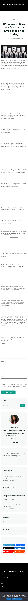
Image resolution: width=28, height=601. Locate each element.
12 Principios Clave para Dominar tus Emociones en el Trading (11, 486)
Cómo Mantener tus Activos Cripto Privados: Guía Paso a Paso (13, 505)
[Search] (22, 405)
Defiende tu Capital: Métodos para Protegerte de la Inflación (14, 496)
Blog (14, 19)
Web (2, 376)
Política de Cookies (17, 598)
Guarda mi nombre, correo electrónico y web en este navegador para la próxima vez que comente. (15, 386)
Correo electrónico (6, 369)
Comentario (4, 343)
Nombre (3, 361)
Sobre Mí (3, 583)
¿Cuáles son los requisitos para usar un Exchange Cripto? (12, 477)
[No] (26, 596)
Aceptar (9, 598)
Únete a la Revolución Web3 (15, 4)
